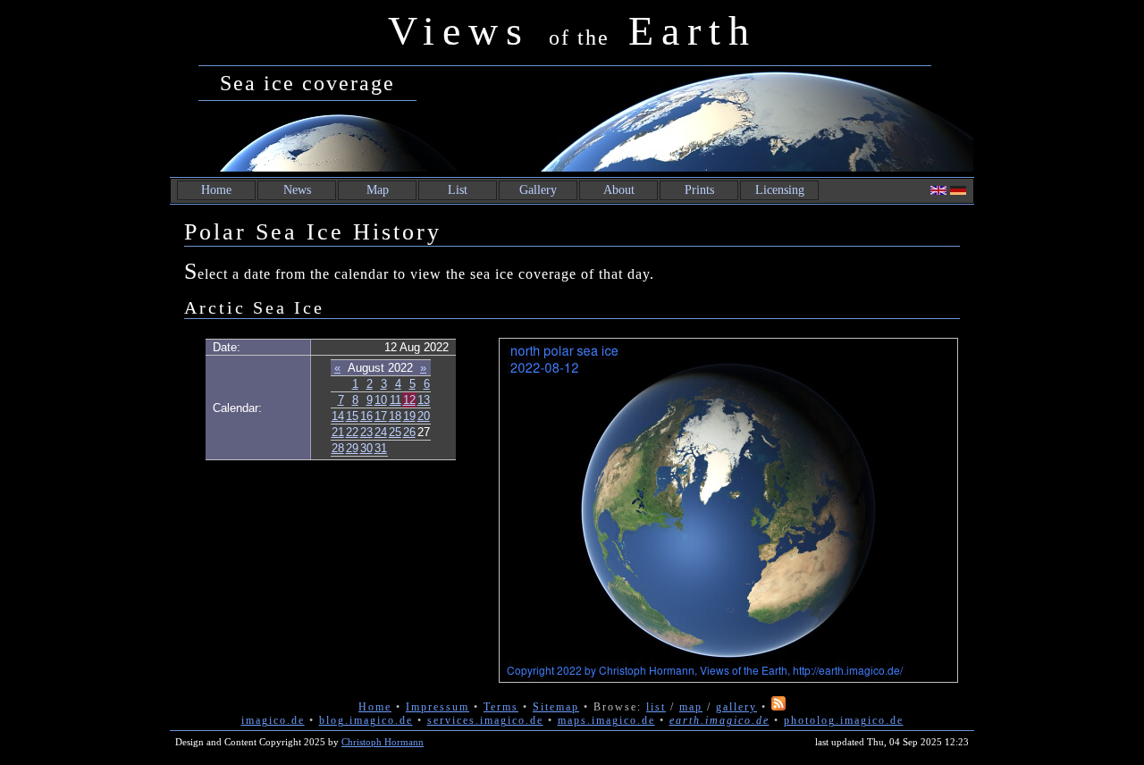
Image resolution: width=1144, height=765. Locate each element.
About (619, 190)
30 (366, 448)
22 (352, 432)
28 (338, 448)
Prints (699, 190)
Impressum (437, 707)
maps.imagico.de (606, 720)
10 (380, 400)
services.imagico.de (485, 720)
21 (338, 432)
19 (409, 416)
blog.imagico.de (366, 720)
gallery (736, 707)
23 (366, 432)
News (297, 190)
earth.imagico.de (719, 720)
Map (377, 190)
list (656, 707)
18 (395, 416)
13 (423, 400)
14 (338, 416)
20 (423, 416)
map (690, 707)
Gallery (538, 190)
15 (352, 416)
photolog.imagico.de (844, 720)
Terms (501, 707)
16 (366, 416)
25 (395, 432)
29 (352, 448)
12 (409, 400)
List (457, 190)
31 (380, 448)
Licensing (779, 190)
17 (380, 416)
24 (380, 432)
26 (409, 432)
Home (216, 190)
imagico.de (273, 720)
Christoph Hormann (382, 741)
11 (395, 400)
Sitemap (556, 707)
